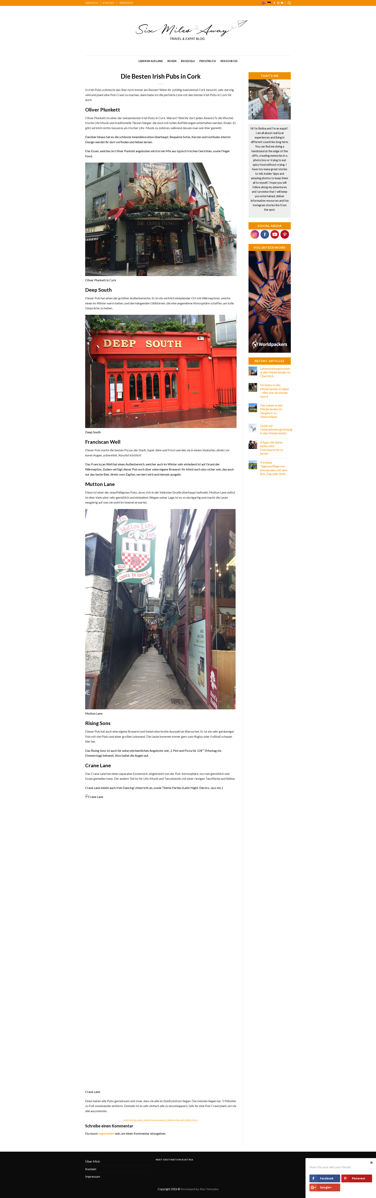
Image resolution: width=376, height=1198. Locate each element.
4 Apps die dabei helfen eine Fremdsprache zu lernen (271, 447)
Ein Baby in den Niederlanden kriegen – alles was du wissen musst (274, 390)
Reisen (172, 61)
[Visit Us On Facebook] (265, 234)
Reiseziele (188, 61)
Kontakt (109, 2)
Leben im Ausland (150, 61)
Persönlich (207, 61)
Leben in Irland (175, 1120)
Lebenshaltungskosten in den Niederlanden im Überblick (275, 372)
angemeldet (106, 1133)
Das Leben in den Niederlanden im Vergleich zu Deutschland (271, 410)
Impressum (126, 2)
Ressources (229, 61)
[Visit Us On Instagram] (255, 234)
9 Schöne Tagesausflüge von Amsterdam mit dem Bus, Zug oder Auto (273, 468)
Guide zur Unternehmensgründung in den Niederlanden (276, 429)
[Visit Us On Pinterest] (285, 234)
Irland (138, 1120)
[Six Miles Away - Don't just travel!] (188, 30)
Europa (128, 1120)
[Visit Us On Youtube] (275, 234)
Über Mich (91, 2)
